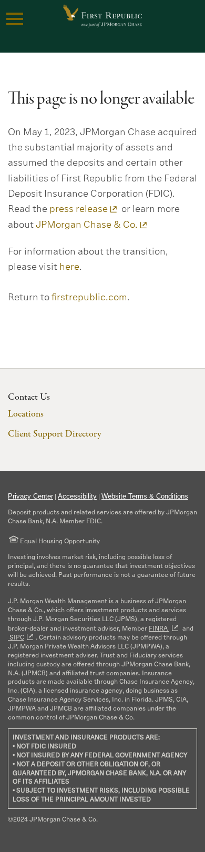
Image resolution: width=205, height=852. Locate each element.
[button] (14, 18)
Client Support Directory (54, 434)
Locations (26, 414)
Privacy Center (30, 496)
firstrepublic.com (89, 297)
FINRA (159, 628)
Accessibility (77, 496)
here (69, 266)
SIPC (16, 637)
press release (78, 209)
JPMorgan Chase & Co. (87, 224)
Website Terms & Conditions (144, 496)
